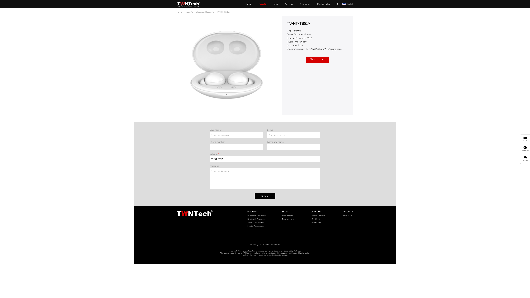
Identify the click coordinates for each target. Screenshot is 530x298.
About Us (289, 4)
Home (248, 4)
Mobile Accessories (255, 226)
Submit (265, 196)
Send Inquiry (317, 59)
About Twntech (318, 216)
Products (262, 4)
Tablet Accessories (255, 223)
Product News (288, 219)
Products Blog (323, 4)
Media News (287, 216)
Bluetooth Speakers (256, 219)
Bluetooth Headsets (205, 12)
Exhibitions (316, 223)
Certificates (317, 219)
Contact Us (305, 4)
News (275, 4)
